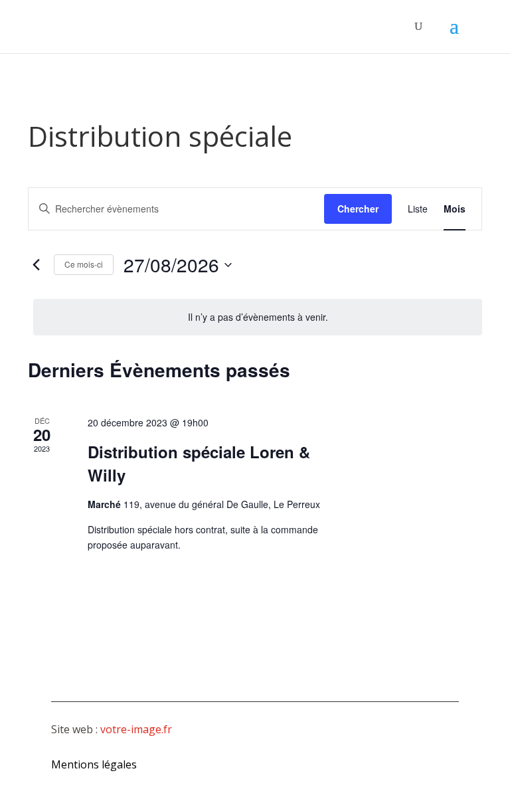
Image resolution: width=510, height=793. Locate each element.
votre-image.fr (136, 729)
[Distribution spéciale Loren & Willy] (418, 451)
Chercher (358, 208)
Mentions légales (94, 764)
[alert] (257, 317)
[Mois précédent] (36, 265)
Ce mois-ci (83, 264)
